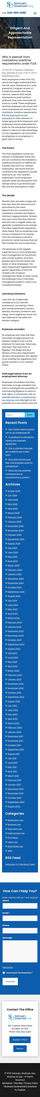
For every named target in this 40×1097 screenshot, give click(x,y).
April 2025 (13, 561)
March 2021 (13, 775)
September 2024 (16, 591)
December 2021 (15, 736)
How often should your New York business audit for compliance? (19, 463)
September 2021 (16, 749)
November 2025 (16, 530)
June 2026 (13, 499)
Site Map (18, 1083)
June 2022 (13, 710)
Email (6, 913)
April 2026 (13, 508)
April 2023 (13, 666)
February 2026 (15, 517)
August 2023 (14, 648)
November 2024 (16, 583)
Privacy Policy (31, 1083)
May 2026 (12, 504)
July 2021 (12, 758)
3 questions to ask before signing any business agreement (19, 440)
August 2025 (14, 543)
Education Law (15, 829)
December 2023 (16, 631)
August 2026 (14, 491)
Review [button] (20, 1048)
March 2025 (14, 565)
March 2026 (13, 512)
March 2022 (13, 723)
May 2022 (12, 714)
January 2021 (14, 784)
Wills (10, 850)
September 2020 (16, 802)
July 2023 (12, 653)
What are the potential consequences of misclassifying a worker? (18, 474)
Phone (6, 925)
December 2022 (16, 683)
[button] (35, 13)
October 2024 (15, 587)
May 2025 (12, 556)
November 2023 (16, 635)
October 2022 (14, 692)
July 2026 (12, 495)
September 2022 (16, 697)
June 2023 (13, 657)
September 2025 (16, 539)
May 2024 (12, 609)
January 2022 (14, 732)
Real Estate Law (15, 846)
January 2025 (14, 574)
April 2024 (13, 613)
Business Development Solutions (21, 1086)
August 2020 (14, 806)
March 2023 (13, 670)
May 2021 (12, 767)
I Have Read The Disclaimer (19, 973)
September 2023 (16, 644)
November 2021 (15, 740)
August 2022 (14, 701)
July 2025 (12, 548)
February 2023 (15, 675)
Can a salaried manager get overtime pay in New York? (19, 451)
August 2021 (14, 754)
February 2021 (14, 780)
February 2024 (15, 622)
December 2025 (16, 526)
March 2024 (14, 618)
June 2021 (12, 762)
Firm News (13, 837)
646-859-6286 (16, 12)
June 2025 (13, 552)
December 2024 (16, 578)
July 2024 (12, 600)
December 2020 (16, 789)
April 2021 (12, 771)
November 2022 (16, 688)
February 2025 (15, 569)
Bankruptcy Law (15, 820)
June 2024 (13, 605)
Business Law (14, 824)
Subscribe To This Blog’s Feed (20, 864)
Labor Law (13, 842)
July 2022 (12, 705)
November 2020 (16, 793)
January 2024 (14, 626)
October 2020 (14, 797)
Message (7, 937)
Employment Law (10, 75)
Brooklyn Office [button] (20, 1039)
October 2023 (14, 640)
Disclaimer (8, 967)
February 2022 (15, 727)
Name (6, 900)
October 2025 (15, 534)
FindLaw (21, 1089)
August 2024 (14, 596)
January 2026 (14, 521)
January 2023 (14, 679)
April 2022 (13, 718)
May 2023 (12, 661)
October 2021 (14, 745)
